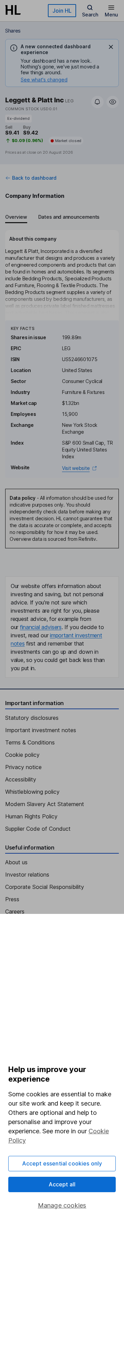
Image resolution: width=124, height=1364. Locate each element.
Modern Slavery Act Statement (44, 804)
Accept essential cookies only (62, 1163)
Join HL (62, 10)
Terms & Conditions (30, 742)
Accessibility (20, 779)
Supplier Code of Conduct (38, 828)
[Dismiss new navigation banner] (110, 46)
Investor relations (27, 874)
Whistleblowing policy (32, 791)
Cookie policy (22, 754)
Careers (14, 911)
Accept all (62, 1184)
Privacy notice (23, 767)
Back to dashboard (34, 178)
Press (12, 899)
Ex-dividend (18, 118)
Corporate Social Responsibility (44, 886)
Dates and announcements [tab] (69, 217)
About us (16, 862)
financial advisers (41, 627)
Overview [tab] (16, 217)
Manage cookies (62, 1205)
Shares (13, 30)
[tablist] (52, 218)
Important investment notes (40, 730)
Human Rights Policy (31, 816)
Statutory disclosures (32, 717)
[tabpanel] (62, 354)
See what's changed (44, 79)
